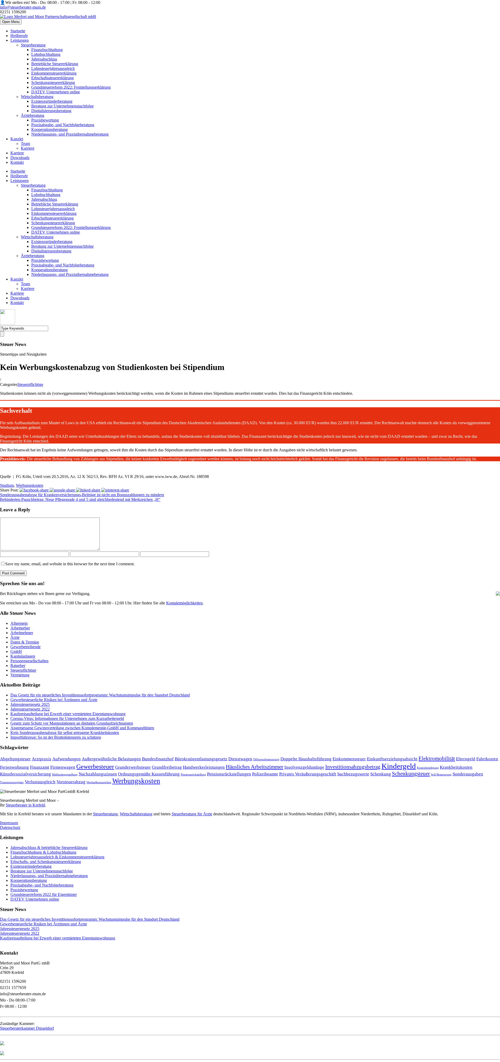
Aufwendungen (66, 758)
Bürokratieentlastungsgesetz (201, 758)
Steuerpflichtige (30, 384)
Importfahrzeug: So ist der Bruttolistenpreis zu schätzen (55, 737)
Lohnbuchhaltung (45, 54)
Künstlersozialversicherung (25, 774)
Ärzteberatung (32, 115)
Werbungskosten (29, 485)
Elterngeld (465, 758)
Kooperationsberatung (49, 129)
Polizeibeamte (265, 774)
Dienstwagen (240, 758)
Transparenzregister (12, 782)
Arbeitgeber (20, 628)
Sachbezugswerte (353, 774)
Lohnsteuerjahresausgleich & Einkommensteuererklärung (57, 857)
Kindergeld (399, 766)
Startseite (17, 31)
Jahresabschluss (44, 59)
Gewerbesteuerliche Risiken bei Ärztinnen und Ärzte (53, 699)
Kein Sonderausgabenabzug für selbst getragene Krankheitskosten (64, 732)
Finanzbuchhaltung (47, 49)
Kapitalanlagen (22, 656)
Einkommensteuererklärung (54, 73)
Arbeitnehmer (21, 632)
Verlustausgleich (40, 781)
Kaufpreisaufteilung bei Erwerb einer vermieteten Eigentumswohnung (68, 714)
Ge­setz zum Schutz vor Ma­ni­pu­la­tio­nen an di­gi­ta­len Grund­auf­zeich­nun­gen (71, 723)
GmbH (16, 651)
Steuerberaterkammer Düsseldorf (27, 1028)
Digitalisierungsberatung (51, 110)
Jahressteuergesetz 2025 (30, 704)
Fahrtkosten (487, 758)
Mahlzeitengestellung (65, 774)
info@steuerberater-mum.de (23, 7)
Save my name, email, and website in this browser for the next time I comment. (70, 564)
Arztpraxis (41, 758)
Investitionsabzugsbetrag (352, 767)
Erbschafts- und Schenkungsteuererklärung (45, 861)
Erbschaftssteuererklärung (52, 78)
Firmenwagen (62, 767)
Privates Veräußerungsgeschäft (307, 774)
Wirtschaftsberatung (37, 96)
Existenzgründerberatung (51, 101)
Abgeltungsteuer (15, 758)
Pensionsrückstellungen (229, 774)
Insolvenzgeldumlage (304, 767)
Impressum (9, 823)
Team (25, 143)
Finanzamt (39, 767)
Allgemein (19, 623)
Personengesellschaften (29, 661)
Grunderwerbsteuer (133, 767)
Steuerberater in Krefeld (25, 805)
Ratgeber (17, 665)
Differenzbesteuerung (266, 759)
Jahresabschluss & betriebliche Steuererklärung (49, 847)
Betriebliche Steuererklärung (54, 64)
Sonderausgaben (468, 774)
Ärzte (15, 637)
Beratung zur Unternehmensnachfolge (62, 106)
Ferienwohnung (14, 767)
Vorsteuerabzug (71, 781)
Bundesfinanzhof (158, 758)
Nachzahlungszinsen (98, 774)
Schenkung (380, 774)
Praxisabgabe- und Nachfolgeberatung (62, 125)
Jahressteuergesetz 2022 (30, 709)
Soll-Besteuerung (441, 774)
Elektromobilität (436, 758)
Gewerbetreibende (25, 647)
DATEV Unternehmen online (55, 92)
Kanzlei (16, 139)
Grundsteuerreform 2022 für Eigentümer (43, 894)
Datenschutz (10, 827)
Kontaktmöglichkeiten (184, 603)
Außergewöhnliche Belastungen (111, 758)
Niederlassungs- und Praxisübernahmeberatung (70, 134)
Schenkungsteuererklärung (53, 82)
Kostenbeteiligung (428, 767)
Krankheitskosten (456, 767)
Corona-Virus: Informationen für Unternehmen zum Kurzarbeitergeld (67, 718)
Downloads (19, 157)
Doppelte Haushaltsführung (306, 758)
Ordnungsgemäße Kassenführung (149, 774)
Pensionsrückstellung (193, 774)
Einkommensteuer (349, 758)
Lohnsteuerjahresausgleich (53, 68)
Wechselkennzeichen (98, 782)
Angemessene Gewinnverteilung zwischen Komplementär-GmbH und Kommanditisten (82, 728)
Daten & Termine (24, 642)
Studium (7, 485)
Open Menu (11, 22)
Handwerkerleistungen (204, 767)
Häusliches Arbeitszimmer (254, 767)
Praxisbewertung (45, 120)
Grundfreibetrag (167, 767)
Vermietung (19, 675)
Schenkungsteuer (411, 773)
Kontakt (17, 162)
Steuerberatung (33, 45)
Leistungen (19, 40)
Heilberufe (19, 35)
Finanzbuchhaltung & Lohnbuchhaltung (43, 852)
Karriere (27, 148)
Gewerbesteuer (95, 766)
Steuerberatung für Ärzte (192, 814)
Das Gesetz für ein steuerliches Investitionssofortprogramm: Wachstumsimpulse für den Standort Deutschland (100, 695)
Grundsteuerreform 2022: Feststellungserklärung (71, 87)
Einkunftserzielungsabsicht (392, 758)
